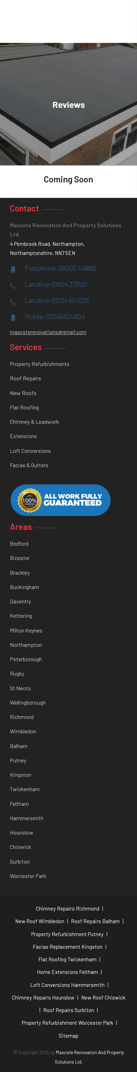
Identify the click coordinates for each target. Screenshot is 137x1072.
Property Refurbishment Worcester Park (67, 1022)
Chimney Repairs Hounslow (43, 997)
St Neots (20, 688)
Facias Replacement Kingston (68, 946)
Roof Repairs (25, 378)
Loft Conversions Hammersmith (67, 985)
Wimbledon (23, 731)
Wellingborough (28, 702)
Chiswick (20, 846)
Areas (21, 526)
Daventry (20, 601)
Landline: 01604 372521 (56, 284)
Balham (18, 745)
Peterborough (26, 659)
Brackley (20, 572)
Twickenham (25, 789)
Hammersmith (27, 818)
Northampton (26, 644)
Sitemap (68, 1035)
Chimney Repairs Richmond (67, 908)
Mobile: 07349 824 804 (55, 316)
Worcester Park (28, 875)
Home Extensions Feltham (67, 972)
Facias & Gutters (29, 465)
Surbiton (20, 861)
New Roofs (23, 392)
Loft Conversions (30, 450)
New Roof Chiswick (103, 997)
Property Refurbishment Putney (67, 934)
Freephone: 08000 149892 (60, 268)
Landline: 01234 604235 (57, 300)
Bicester (20, 557)
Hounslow (21, 832)
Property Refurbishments (40, 363)
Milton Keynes (26, 630)
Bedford (19, 543)
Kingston (20, 774)
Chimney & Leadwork (34, 421)
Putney (18, 760)
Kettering (21, 615)
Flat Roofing (24, 407)
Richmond (22, 716)
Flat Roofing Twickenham (67, 959)
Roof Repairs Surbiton (68, 1010)
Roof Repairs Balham (95, 921)
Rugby (17, 673)
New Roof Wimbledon (39, 921)
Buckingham (24, 586)
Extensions (23, 436)
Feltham (19, 803)
